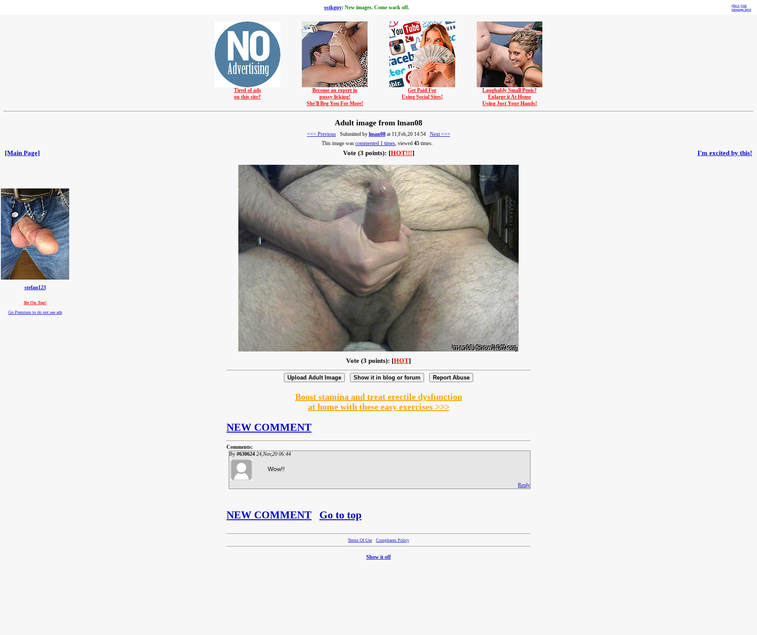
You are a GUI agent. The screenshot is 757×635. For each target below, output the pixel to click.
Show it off (378, 557)
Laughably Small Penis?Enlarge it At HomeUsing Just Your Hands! (509, 96)
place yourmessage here (741, 7)
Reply (524, 485)
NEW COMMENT (268, 427)
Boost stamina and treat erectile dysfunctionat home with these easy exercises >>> (378, 402)
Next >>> (440, 134)
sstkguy (333, 7)
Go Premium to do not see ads (35, 312)
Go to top (340, 515)
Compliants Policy (392, 540)
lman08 (377, 134)
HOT (401, 360)
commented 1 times (375, 143)
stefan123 (35, 288)
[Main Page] (22, 152)
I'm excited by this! (724, 152)
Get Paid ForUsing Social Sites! (422, 93)
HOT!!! (401, 152)
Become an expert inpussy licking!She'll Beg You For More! (335, 96)
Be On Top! (35, 302)
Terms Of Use (360, 540)
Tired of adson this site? (247, 93)
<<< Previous (321, 134)
